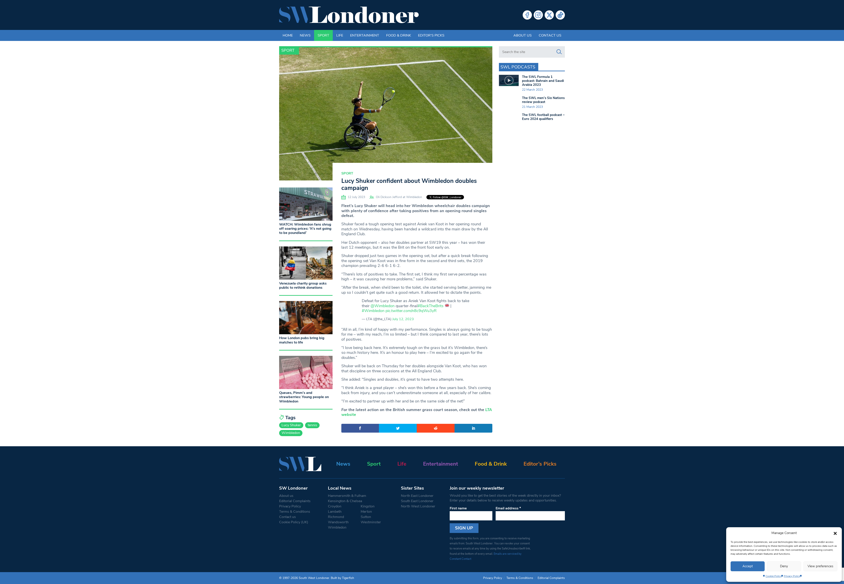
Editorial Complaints (295, 501)
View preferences (820, 566)
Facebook (527, 15)
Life (339, 35)
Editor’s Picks (540, 463)
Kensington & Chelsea (345, 501)
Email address (508, 508)
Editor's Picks (431, 35)
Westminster (371, 522)
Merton (366, 511)
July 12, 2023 (403, 319)
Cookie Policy (774, 576)
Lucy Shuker (291, 425)
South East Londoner (417, 501)
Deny (784, 566)
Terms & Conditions (294, 511)
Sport (323, 35)
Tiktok (560, 15)
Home (288, 35)
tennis (312, 425)
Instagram (538, 15)
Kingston (368, 506)
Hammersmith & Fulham (347, 495)
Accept (747, 566)
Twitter (549, 15)
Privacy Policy (792, 576)
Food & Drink (398, 35)
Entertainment (364, 35)
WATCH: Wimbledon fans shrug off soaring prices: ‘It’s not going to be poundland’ (305, 228)
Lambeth (335, 511)
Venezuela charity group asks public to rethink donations (303, 285)
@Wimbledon (383, 306)
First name (458, 508)
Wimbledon (291, 432)
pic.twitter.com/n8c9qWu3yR (411, 310)
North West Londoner (418, 506)
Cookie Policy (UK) (293, 522)
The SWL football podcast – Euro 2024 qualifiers (543, 117)
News (305, 35)
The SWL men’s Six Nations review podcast (543, 100)
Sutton (366, 516)
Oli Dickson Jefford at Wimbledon (399, 197)
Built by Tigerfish (342, 578)
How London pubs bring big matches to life (301, 340)
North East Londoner (417, 495)
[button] (835, 533)
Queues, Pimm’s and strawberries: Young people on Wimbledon (304, 397)
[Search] (559, 52)
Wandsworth (338, 522)
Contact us (550, 35)
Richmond (336, 516)
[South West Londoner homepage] (349, 15)
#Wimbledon (373, 310)
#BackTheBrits (431, 306)
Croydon (334, 506)
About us (522, 35)
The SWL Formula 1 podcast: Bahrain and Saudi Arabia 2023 (543, 81)
